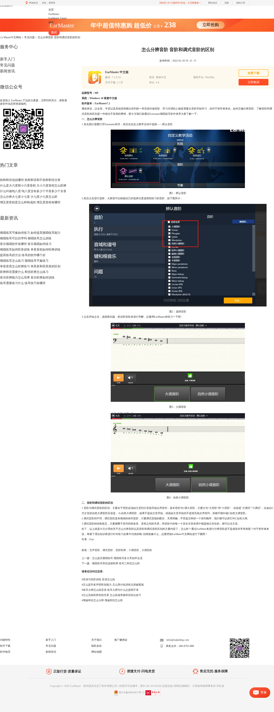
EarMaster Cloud (57, 18)
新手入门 (7, 59)
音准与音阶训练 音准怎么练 (98, 579)
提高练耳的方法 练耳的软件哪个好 (22, 255)
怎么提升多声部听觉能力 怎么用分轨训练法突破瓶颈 (113, 584)
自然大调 (242, 518)
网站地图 (96, 651)
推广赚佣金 (120, 640)
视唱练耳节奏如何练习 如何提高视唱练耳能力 (30, 232)
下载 (51, 27)
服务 (51, 22)
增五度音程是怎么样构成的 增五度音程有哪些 (30, 202)
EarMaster (6, 5)
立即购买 (253, 82)
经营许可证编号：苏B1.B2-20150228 (140, 686)
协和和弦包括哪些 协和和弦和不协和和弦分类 (30, 179)
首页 (51, 9)
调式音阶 (108, 550)
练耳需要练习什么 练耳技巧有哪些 (22, 283)
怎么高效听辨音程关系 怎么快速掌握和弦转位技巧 (111, 595)
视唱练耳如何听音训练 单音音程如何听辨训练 (30, 249)
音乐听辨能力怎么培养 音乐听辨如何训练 (27, 277)
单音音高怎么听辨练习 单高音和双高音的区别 (30, 266)
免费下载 (253, 73)
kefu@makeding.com (177, 640)
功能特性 (5, 640)
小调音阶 (134, 550)
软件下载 (5, 645)
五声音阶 (94, 550)
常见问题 (7, 65)
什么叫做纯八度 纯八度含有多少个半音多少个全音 (33, 191)
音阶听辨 (121, 550)
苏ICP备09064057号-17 (132, 692)
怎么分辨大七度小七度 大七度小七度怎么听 (28, 196)
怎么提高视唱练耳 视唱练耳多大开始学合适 (117, 558)
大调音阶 (147, 550)
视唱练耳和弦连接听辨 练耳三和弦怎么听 (116, 563)
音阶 (86, 508)
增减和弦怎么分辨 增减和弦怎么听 (102, 600)
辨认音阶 (167, 124)
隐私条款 (96, 645)
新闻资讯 (7, 71)
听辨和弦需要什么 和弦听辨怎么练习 (24, 271)
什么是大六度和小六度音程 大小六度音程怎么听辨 (33, 185)
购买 (54, 32)
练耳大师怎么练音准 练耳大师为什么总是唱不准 (110, 590)
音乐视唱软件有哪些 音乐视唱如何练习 (25, 243)
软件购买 (5, 651)
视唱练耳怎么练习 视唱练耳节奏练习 (24, 260)
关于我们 (96, 640)
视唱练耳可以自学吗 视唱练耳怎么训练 (25, 238)
